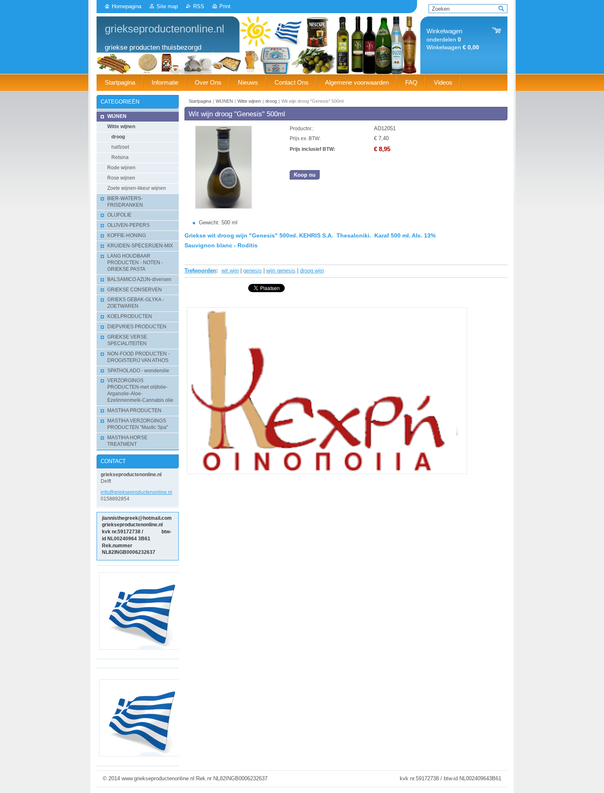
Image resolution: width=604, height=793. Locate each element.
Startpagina (200, 101)
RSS (198, 6)
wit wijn (230, 270)
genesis (252, 270)
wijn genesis (280, 270)
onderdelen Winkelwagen (452, 39)
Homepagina (126, 6)
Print (225, 6)
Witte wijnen (249, 101)
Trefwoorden (200, 270)
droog (271, 101)
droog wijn (312, 270)
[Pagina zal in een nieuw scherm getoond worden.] (223, 207)
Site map (167, 6)
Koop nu (305, 175)
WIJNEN (224, 101)
